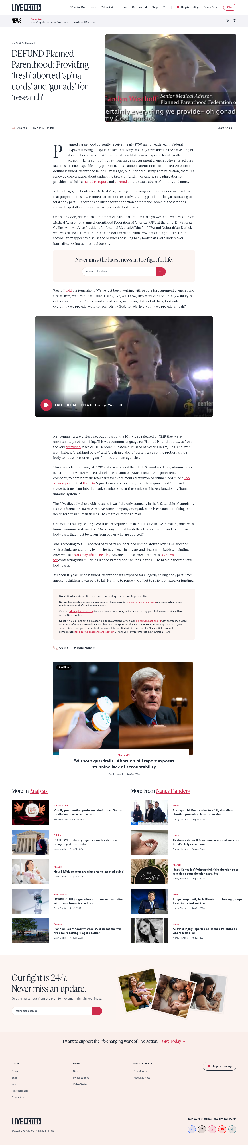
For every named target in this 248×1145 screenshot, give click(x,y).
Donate (16, 1071)
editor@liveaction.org (81, 611)
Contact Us (18, 1097)
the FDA (89, 483)
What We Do (77, 7)
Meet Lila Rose (141, 1077)
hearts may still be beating (91, 554)
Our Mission (140, 1071)
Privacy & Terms (45, 1130)
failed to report (96, 181)
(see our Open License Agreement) (95, 631)
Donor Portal (211, 7)
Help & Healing (190, 7)
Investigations (81, 1077)
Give (230, 7)
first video (73, 447)
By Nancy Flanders (43, 127)
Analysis (22, 127)
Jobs (14, 1084)
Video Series (108, 7)
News (124, 7)
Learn (93, 7)
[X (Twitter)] (228, 21)
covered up (123, 181)
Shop (155, 7)
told (69, 290)
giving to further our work (141, 602)
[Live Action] (26, 7)
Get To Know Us (142, 1063)
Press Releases (20, 1090)
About (15, 1063)
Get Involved (139, 7)
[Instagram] (234, 21)
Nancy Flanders (173, 790)
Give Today (171, 1041)
